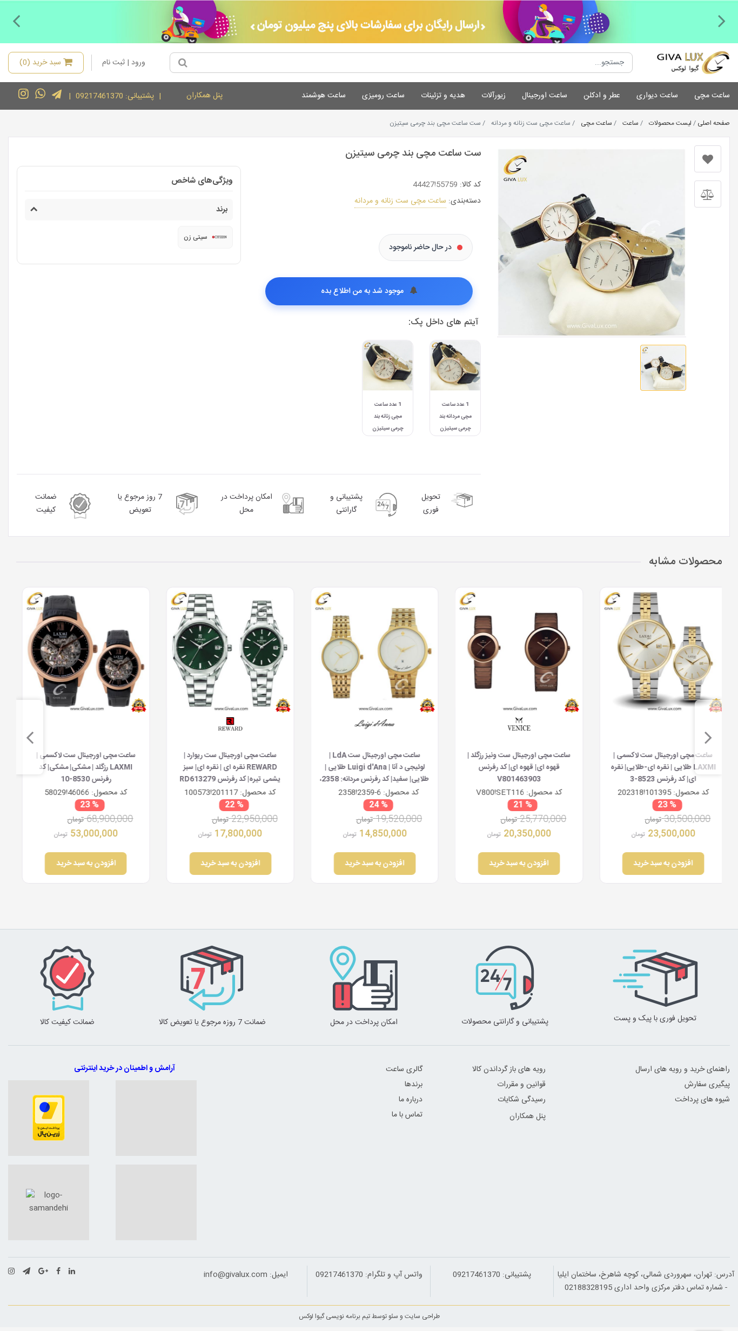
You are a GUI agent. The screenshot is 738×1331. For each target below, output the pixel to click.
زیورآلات (493, 95)
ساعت (630, 123)
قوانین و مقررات (521, 1084)
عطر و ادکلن (601, 95)
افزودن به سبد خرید (658, 863)
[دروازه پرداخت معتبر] (48, 1118)
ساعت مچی (712, 95)
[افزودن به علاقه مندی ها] (707, 158)
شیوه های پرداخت (702, 1099)
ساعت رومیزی (383, 95)
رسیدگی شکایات (522, 1099)
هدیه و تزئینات (443, 95)
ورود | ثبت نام (123, 62)
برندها (413, 1084)
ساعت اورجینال (544, 95)
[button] (722, 20)
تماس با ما (407, 1114)
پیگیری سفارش (707, 1084)
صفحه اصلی (713, 123)
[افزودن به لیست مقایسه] (707, 194)
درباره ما (410, 1099)
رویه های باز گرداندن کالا (509, 1069)
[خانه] (685, 62)
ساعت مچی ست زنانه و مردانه (400, 201)
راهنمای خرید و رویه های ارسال (682, 1069)
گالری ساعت (404, 1069)
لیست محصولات (670, 123)
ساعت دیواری (657, 95)
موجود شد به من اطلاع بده (363, 291)
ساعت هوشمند (323, 95)
